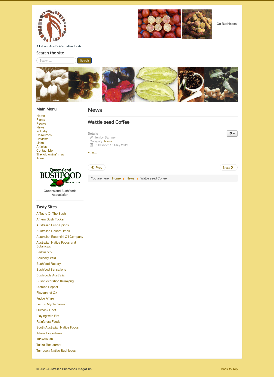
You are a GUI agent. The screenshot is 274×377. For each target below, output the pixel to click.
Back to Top (229, 368)
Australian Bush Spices (52, 225)
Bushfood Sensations (51, 269)
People (41, 123)
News (40, 127)
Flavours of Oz (46, 292)
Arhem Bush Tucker (50, 219)
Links (40, 143)
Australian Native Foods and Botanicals (56, 244)
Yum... (92, 152)
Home (40, 116)
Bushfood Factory (48, 263)
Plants (40, 119)
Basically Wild (46, 257)
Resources (44, 135)
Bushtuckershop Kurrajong (55, 281)
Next (227, 167)
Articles (41, 146)
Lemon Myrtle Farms (51, 304)
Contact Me (44, 150)
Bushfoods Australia (50, 275)
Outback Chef (46, 310)
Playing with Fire (47, 315)
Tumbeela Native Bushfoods (56, 350)
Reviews (42, 139)
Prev (98, 167)
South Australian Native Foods (57, 327)
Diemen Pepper (47, 286)
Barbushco (44, 252)
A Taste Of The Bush (51, 213)
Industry (42, 131)
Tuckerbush (44, 338)
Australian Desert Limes (53, 230)
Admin (40, 158)
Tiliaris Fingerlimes (49, 333)
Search (84, 60)
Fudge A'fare (45, 298)
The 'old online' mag (50, 154)
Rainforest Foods (48, 321)
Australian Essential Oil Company (59, 236)
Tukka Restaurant (48, 344)
